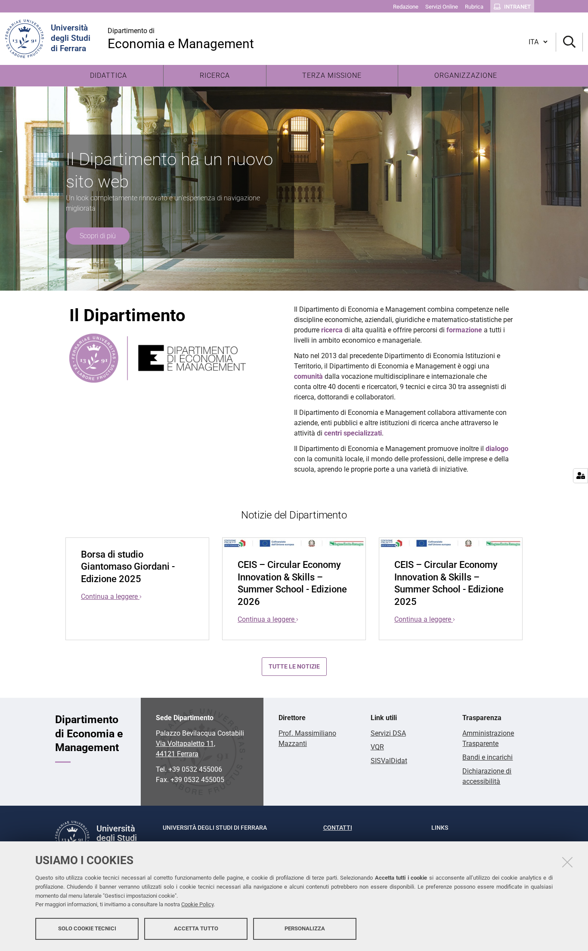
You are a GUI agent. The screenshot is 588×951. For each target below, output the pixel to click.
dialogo (497, 449)
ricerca (332, 330)
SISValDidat (389, 761)
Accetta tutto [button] (196, 928)
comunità (308, 376)
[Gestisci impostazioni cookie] (580, 475)
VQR (377, 747)
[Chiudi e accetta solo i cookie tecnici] (567, 862)
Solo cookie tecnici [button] (87, 928)
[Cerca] (569, 42)
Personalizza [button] (305, 928)
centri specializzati (353, 433)
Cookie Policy (197, 905)
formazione (464, 330)
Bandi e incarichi (487, 757)
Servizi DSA (388, 733)
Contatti (337, 827)
